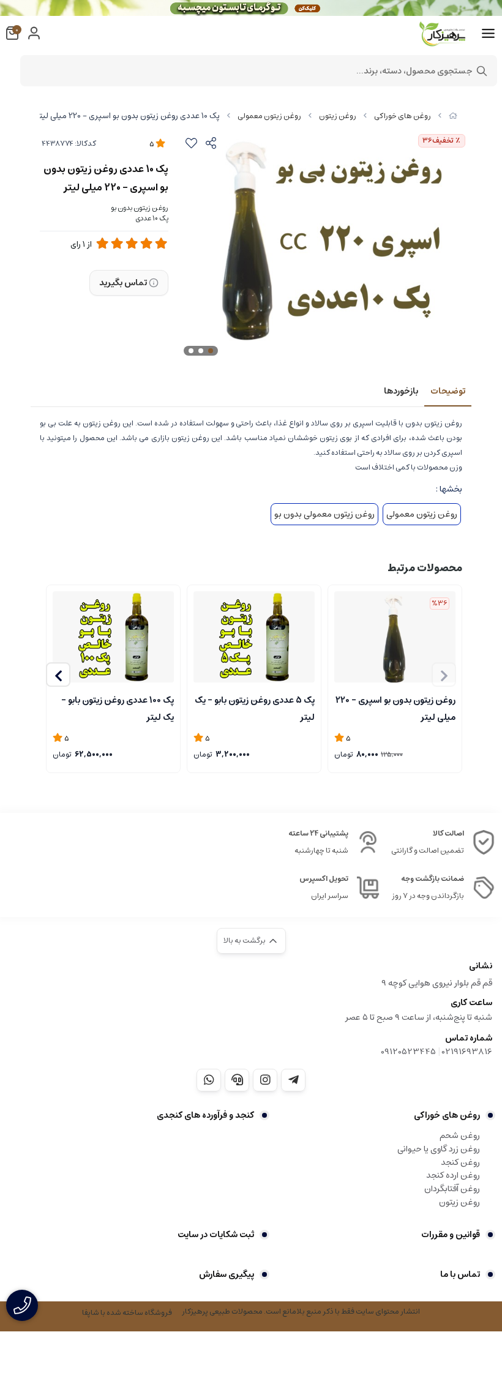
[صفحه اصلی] (453, 116)
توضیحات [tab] (447, 391)
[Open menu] (488, 33)
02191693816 (467, 1051)
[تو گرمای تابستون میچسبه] (251, 8)
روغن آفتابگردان (452, 1188)
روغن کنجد (460, 1162)
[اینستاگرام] (265, 1080)
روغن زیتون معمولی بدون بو (324, 514)
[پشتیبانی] (237, 1080)
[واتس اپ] (209, 1080)
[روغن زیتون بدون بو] (394, 637)
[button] (58, 674)
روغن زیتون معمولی (269, 116)
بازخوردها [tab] (401, 391)
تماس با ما (460, 1274)
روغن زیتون (337, 116)
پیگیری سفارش (226, 1274)
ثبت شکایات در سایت (216, 1235)
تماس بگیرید (123, 282)
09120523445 (408, 1051)
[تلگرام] (293, 1080)
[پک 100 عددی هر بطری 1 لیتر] (113, 637)
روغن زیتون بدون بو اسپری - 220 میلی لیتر (395, 707)
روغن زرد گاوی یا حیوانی (438, 1149)
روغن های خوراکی (402, 116)
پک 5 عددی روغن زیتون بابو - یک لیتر (255, 707)
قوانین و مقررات (450, 1235)
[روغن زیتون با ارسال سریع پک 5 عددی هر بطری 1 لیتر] (254, 637)
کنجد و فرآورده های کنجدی (205, 1115)
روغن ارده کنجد (453, 1175)
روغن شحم (460, 1135)
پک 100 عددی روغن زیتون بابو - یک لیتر (117, 707)
